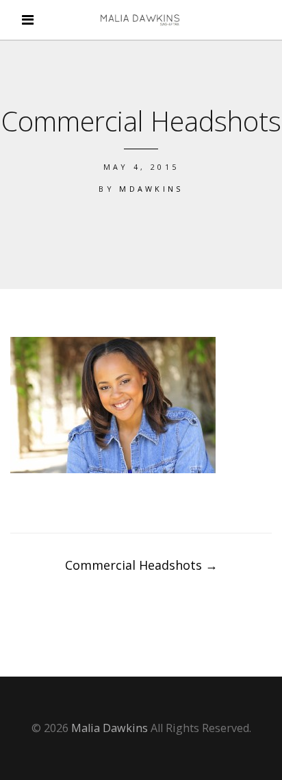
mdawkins (151, 189)
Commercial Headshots (141, 565)
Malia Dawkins (109, 727)
